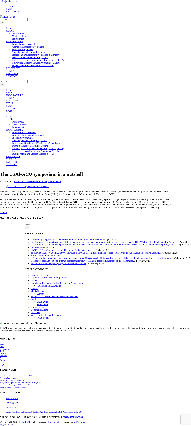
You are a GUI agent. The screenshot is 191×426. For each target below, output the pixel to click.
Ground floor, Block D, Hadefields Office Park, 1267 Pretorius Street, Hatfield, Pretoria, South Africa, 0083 (44, 412)
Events (2, 360)
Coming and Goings (40, 275)
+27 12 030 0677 (12, 403)
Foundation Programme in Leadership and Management (57, 283)
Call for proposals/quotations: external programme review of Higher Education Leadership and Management (82, 260)
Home (2, 344)
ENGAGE (36, 280)
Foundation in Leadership (49, 285)
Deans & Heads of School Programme (49, 277)
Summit (40, 293)
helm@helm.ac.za (8, 1)
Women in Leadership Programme (47, 315)
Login (2, 365)
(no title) (35, 247)
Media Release (38, 291)
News (2, 358)
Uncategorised (37, 307)
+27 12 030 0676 (12, 399)
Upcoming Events (39, 310)
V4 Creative (79, 422)
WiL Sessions (43, 318)
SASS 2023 (42, 302)
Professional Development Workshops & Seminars (37, 181)
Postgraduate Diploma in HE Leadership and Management (20, 383)
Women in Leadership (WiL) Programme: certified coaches (58, 263)
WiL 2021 (35, 312)
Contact (2, 362)
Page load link (6, 424)
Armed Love (37, 255)
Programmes (4, 349)
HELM (34, 288)
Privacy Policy (55, 422)
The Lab (3, 351)
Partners (3, 353)
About (2, 347)
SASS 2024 (42, 304)
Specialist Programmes (8, 378)
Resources (3, 356)
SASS (34, 299)
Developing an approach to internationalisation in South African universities (66, 239)
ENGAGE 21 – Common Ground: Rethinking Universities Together (63, 250)
